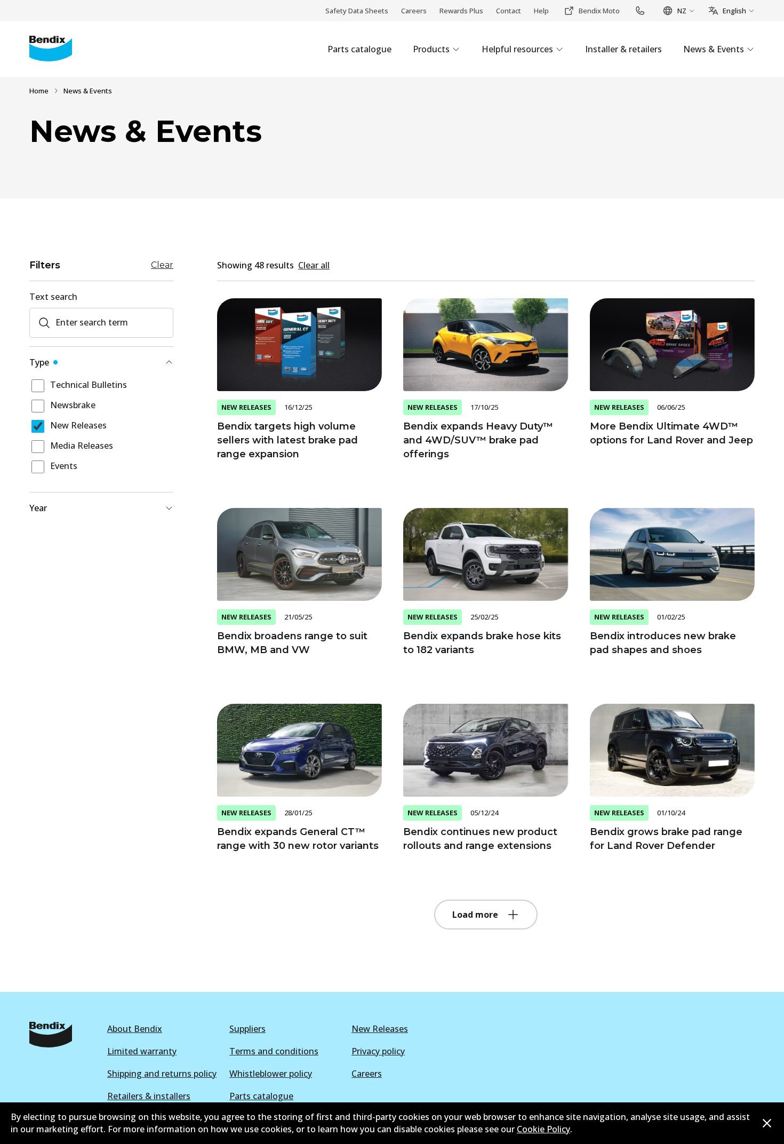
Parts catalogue (261, 1096)
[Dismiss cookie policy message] (767, 1123)
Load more (475, 914)
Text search (53, 297)
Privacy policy (378, 1051)
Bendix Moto (599, 10)
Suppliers (247, 1029)
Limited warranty (142, 1051)
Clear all (314, 265)
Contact (508, 10)
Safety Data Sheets (356, 10)
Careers (414, 10)
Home (39, 91)
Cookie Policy (543, 1129)
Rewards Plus (461, 10)
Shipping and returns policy (162, 1073)
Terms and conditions (273, 1051)
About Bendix (134, 1029)
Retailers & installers (148, 1096)
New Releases (379, 1029)
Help (541, 10)
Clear (162, 265)
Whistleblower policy (270, 1073)
